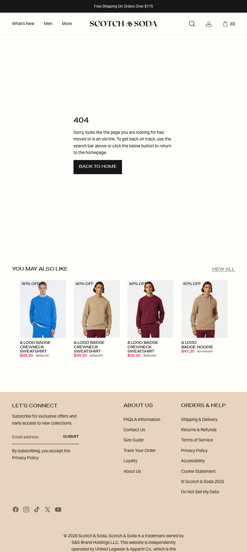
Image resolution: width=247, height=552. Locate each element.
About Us (132, 471)
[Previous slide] (24, 309)
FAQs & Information (142, 419)
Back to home (98, 167)
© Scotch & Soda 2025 (202, 481)
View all (223, 270)
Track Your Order (140, 450)
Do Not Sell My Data (200, 491)
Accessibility (193, 460)
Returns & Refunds (199, 429)
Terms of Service (197, 440)
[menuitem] (23, 23)
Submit (71, 437)
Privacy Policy (194, 450)
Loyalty (130, 460)
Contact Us (134, 429)
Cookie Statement (198, 471)
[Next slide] (61, 309)
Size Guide (134, 440)
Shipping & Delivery (199, 419)
